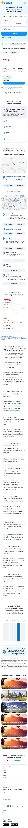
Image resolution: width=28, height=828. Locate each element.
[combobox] (14, 16)
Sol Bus (3, 339)
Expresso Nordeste (7, 320)
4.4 (10, 331)
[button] (23, 18)
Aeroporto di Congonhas (13, 229)
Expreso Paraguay (7, 302)
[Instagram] (3, 812)
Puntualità (8, 310)
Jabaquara (9, 238)
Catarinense (4, 337)
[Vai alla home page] (6, 2)
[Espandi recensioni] (23, 306)
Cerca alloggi (8, 37)
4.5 (9, 307)
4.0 (12, 328)
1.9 (18, 331)
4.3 (9, 325)
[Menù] (25, 3)
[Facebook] (7, 812)
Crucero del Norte (21, 338)
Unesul (15, 338)
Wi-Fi (16, 331)
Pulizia (7, 331)
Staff (7, 307)
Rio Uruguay (10, 338)
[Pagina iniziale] (2, 44)
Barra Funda (9, 214)
